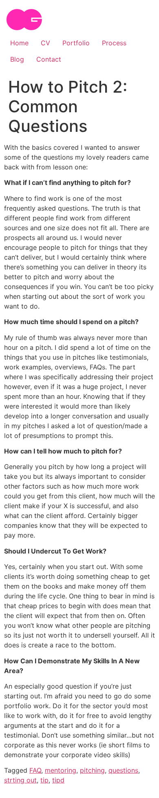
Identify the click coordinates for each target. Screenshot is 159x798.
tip (44, 780)
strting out (20, 780)
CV (45, 43)
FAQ (35, 770)
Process (114, 43)
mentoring (60, 770)
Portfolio (76, 43)
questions (123, 770)
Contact (48, 59)
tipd (58, 780)
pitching (92, 770)
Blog (17, 59)
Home (19, 43)
